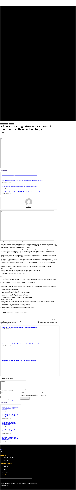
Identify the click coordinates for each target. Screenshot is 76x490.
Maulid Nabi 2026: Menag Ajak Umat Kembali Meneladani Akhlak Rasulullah (19, 175)
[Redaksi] (28, 201)
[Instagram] (7, 452)
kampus (7, 312)
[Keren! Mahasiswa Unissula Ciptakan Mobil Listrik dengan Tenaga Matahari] (51, 367)
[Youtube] (24, 67)
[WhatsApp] (51, 135)
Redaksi (3, 132)
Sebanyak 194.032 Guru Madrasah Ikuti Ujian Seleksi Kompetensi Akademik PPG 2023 (13, 321)
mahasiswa (11, 312)
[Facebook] (20, 67)
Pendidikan (21, 312)
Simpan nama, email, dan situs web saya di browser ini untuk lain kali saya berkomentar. (48, 394)
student (25, 312)
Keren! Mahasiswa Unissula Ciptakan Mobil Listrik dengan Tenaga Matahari (19, 186)
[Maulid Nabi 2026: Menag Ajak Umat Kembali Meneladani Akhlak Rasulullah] (51, 334)
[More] (55, 135)
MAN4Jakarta (16, 312)
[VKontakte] (11, 452)
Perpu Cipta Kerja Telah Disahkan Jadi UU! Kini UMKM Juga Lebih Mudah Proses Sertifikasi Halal (44, 321)
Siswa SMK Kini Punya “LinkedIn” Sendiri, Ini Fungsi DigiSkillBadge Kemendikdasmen (22, 180)
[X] (22, 67)
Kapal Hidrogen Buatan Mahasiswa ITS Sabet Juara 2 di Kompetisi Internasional (21, 191)
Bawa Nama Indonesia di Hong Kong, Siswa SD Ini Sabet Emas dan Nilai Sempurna (10, 438)
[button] (27, 67)
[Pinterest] (46, 135)
